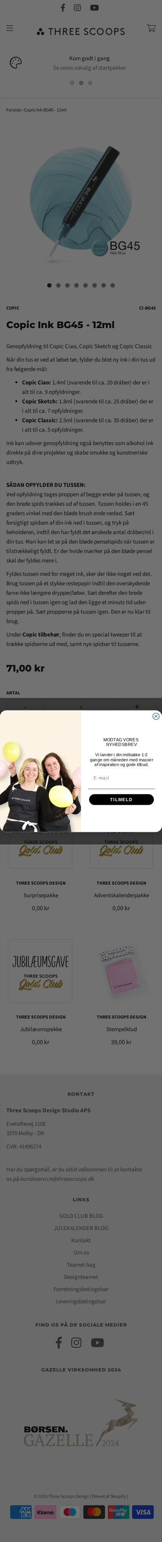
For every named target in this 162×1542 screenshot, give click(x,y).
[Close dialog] (156, 716)
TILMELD (121, 799)
